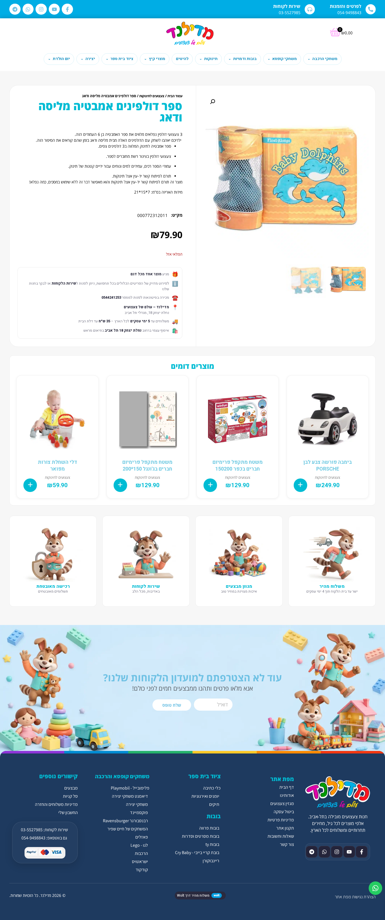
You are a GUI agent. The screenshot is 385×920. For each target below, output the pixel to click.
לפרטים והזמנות (345, 6)
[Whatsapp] (28, 9)
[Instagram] (41, 9)
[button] (212, 102)
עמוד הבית (174, 96)
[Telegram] (15, 9)
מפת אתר (343, 897)
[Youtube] (54, 9)
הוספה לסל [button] (300, 485)
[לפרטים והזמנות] (371, 9)
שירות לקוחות (286, 6)
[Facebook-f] (67, 9)
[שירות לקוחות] (310, 9)
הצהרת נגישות (364, 897)
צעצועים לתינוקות (151, 96)
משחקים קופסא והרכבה (122, 776)
